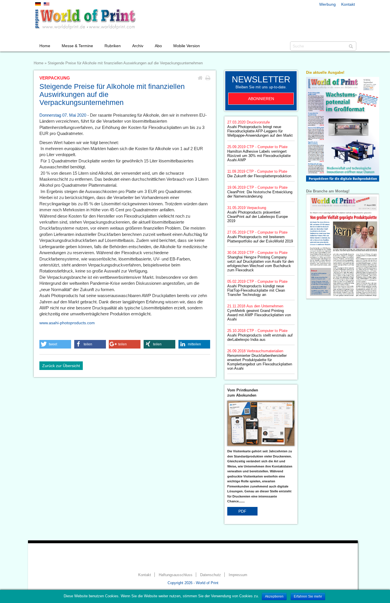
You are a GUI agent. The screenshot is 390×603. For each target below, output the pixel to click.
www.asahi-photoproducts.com (67, 323)
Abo (158, 45)
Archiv (137, 45)
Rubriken (112, 45)
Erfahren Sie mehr (308, 596)
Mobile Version (186, 45)
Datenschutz (210, 575)
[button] (55, 344)
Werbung (327, 4)
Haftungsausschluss (175, 575)
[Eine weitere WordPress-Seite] (85, 19)
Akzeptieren (274, 596)
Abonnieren (261, 98)
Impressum (238, 575)
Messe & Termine (77, 45)
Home (44, 45)
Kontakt (348, 4)
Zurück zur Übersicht (61, 365)
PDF (242, 511)
